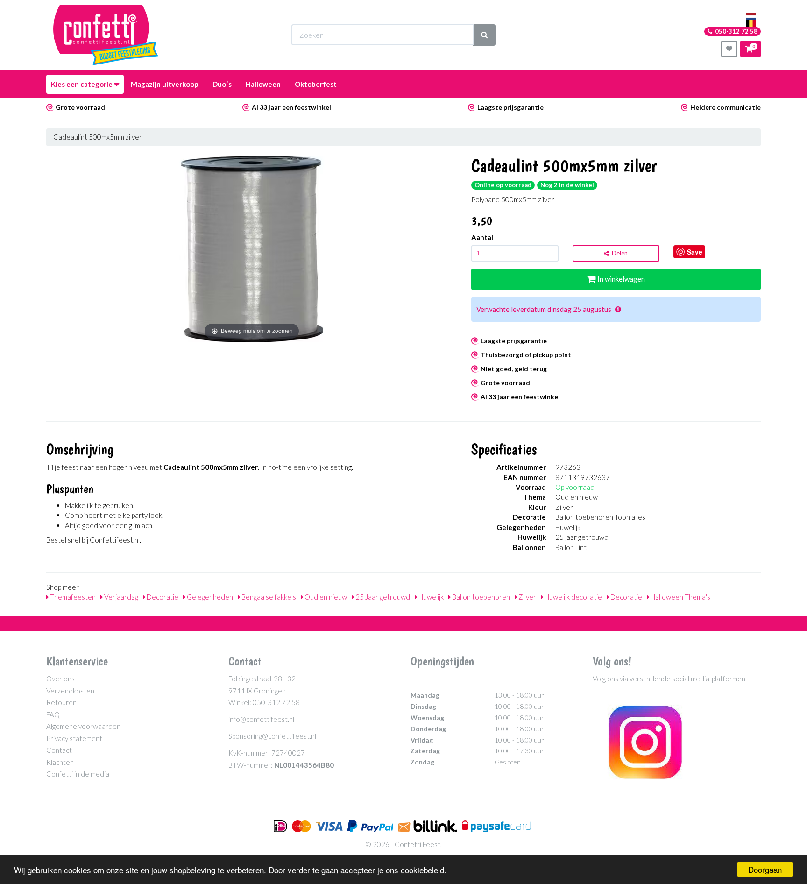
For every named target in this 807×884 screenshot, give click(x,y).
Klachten (60, 762)
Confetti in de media (77, 774)
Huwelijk (430, 597)
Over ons (60, 678)
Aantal (482, 237)
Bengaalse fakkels (268, 597)
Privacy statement (74, 738)
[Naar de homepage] (105, 35)
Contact (59, 750)
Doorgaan (765, 869)
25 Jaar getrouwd (382, 597)
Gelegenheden (209, 597)
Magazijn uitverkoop (164, 84)
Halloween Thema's (679, 597)
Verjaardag (120, 597)
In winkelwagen (620, 279)
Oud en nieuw (325, 597)
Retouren (61, 702)
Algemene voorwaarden (83, 726)
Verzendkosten (70, 690)
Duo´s (222, 84)
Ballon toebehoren (480, 597)
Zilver (526, 597)
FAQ (53, 714)
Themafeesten (72, 597)
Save (694, 251)
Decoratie (161, 597)
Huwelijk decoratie (572, 597)
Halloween (263, 84)
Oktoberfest (316, 84)
